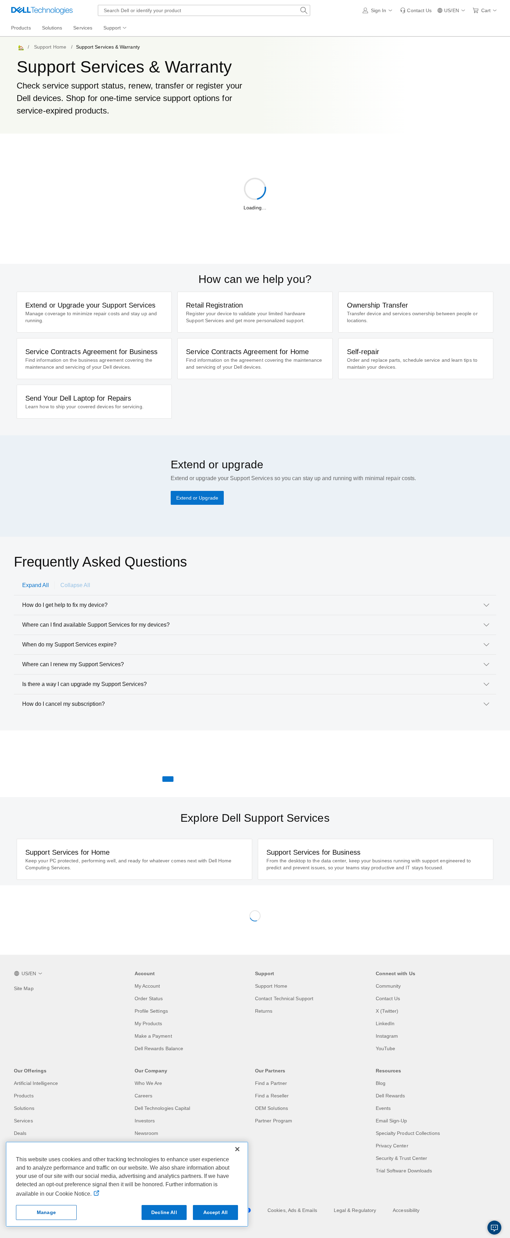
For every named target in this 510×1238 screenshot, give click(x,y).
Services (23, 1120)
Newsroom (147, 1133)
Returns (264, 1011)
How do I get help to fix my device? (65, 605)
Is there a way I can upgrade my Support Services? (84, 684)
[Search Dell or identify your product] (304, 10)
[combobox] (204, 10)
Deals (20, 1133)
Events (383, 1108)
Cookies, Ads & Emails (292, 1210)
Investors (145, 1120)
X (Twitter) (387, 1011)
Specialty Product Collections (408, 1133)
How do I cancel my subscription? (63, 704)
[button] (379, 10)
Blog (380, 1083)
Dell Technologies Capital (162, 1108)
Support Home (50, 47)
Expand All (35, 585)
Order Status (149, 998)
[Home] (20, 47)
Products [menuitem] (21, 28)
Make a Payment (153, 1036)
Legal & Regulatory (355, 1210)
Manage (46, 1212)
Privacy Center (392, 1145)
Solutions (24, 1108)
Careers (144, 1095)
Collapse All (75, 585)
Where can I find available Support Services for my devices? (96, 625)
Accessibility (406, 1210)
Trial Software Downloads (404, 1170)
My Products (148, 1023)
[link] (415, 10)
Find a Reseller (272, 1095)
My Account (147, 986)
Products (24, 1095)
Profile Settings (151, 1011)
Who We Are (148, 1083)
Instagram (387, 1036)
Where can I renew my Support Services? (73, 664)
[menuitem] (115, 28)
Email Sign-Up (391, 1120)
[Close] (237, 1149)
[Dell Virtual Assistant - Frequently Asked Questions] (494, 1228)
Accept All (215, 1212)
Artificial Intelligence (36, 1083)
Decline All (164, 1212)
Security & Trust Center (401, 1158)
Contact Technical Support (284, 998)
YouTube (386, 1048)
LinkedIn (385, 1023)
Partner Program (273, 1120)
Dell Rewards (390, 1095)
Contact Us (388, 998)
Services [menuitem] (82, 28)
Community (388, 986)
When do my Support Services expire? (69, 644)
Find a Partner (271, 1083)
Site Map (24, 988)
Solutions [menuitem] (52, 28)
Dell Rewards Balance (159, 1048)
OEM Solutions (271, 1108)
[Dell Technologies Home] (42, 10)
